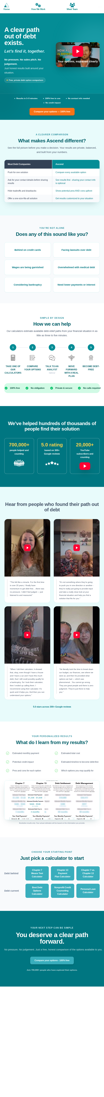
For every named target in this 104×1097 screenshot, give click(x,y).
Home (7, 9)
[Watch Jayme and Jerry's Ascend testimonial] (77, 635)
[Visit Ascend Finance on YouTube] (84, 464)
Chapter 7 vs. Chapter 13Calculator (88, 873)
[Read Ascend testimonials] (19, 463)
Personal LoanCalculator (88, 890)
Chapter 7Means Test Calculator (37, 873)
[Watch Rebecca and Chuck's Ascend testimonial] (77, 548)
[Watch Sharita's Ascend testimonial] (27, 635)
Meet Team (72, 9)
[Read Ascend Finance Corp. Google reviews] (52, 463)
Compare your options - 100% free (52, 960)
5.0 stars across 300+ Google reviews (52, 707)
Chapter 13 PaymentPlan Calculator (62, 873)
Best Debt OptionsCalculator (37, 890)
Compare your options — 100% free (52, 111)
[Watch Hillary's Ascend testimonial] (27, 548)
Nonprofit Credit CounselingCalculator (62, 890)
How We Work (38, 9)
